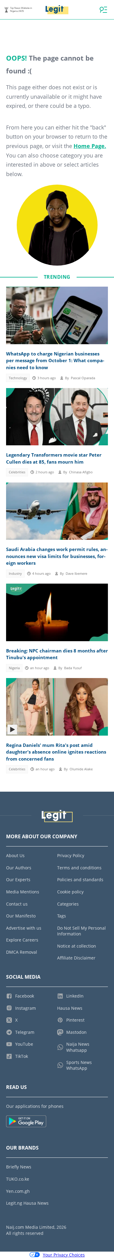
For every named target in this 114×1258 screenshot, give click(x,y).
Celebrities (17, 472)
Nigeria (14, 668)
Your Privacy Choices (64, 1255)
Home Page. (90, 146)
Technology (18, 378)
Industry (15, 573)
